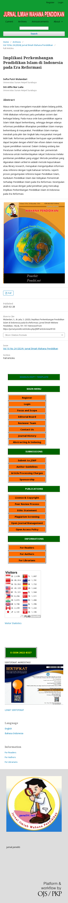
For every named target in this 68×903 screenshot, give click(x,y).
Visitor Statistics (13, 623)
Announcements (40, 21)
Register (50, 2)
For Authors (10, 757)
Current (9, 21)
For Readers (10, 752)
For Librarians (11, 762)
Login (60, 2)
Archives (22, 21)
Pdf (9, 293)
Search (34, 34)
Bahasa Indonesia (14, 733)
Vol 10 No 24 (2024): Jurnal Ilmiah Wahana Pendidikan (28, 45)
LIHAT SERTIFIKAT (14, 709)
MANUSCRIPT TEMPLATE (34, 376)
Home (6, 41)
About (57, 21)
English (8, 728)
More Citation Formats (16, 335)
